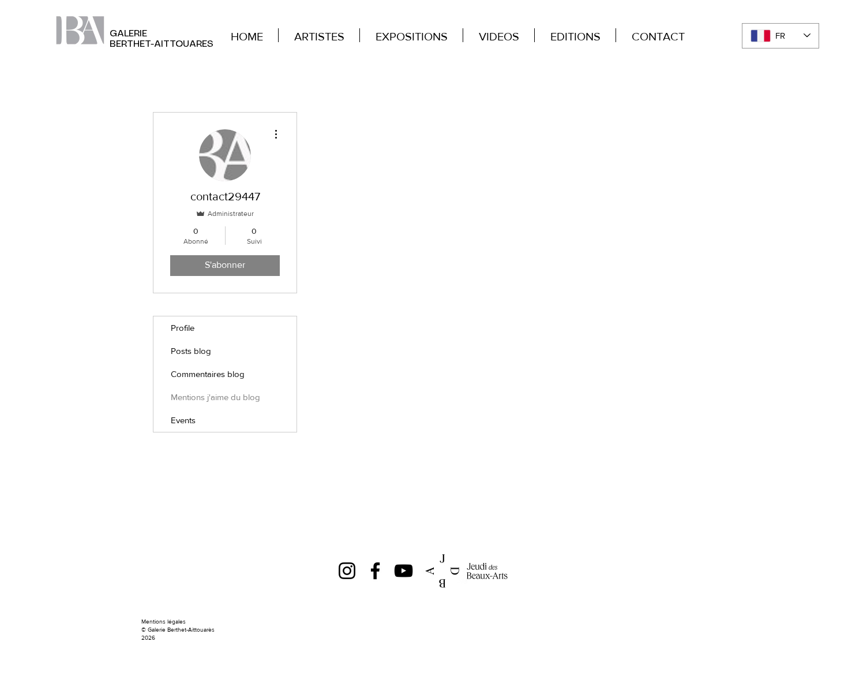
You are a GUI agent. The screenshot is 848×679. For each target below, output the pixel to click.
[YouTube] (403, 570)
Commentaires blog (208, 374)
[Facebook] (375, 570)
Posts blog (191, 351)
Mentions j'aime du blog (215, 397)
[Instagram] (347, 570)
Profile (182, 328)
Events (183, 420)
